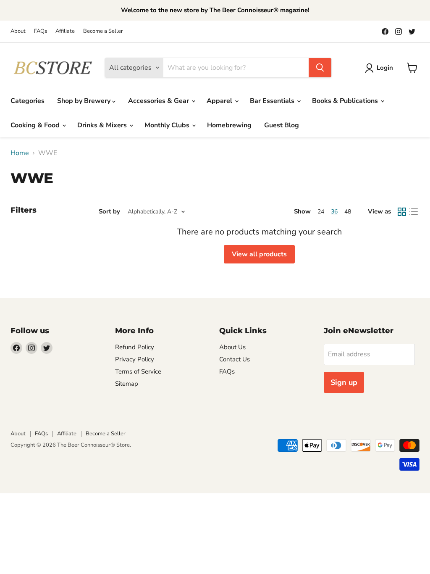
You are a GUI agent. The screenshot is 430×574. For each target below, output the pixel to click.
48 (347, 212)
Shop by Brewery (84, 100)
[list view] (414, 212)
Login (385, 67)
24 (320, 212)
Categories (27, 100)
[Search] (320, 67)
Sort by (109, 211)
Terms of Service (138, 371)
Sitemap (126, 383)
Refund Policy (134, 347)
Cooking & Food (35, 125)
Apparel (220, 100)
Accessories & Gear (159, 100)
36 (334, 212)
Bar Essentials (273, 100)
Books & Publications (346, 100)
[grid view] (402, 212)
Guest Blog (281, 125)
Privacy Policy (134, 359)
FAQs (40, 31)
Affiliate (65, 31)
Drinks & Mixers (102, 125)
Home (19, 153)
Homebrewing (229, 125)
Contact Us (234, 359)
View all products (259, 254)
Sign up (343, 382)
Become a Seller (103, 31)
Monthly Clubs (167, 125)
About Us (232, 347)
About (18, 31)
